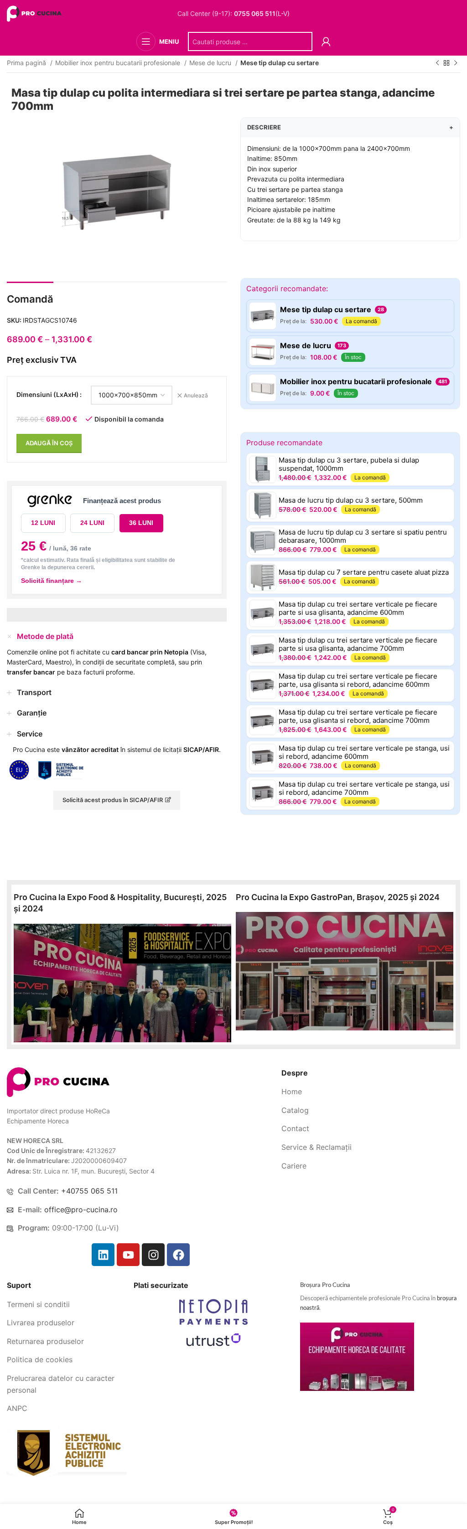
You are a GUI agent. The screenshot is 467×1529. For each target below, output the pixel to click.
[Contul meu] (326, 41)
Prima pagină (27, 63)
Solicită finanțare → (51, 580)
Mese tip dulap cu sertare (279, 63)
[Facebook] (178, 1254)
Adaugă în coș (49, 443)
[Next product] (455, 63)
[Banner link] (122, 983)
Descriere (350, 127)
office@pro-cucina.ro (81, 1209)
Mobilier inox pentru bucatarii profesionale (118, 63)
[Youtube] (128, 1254)
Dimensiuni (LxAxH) (47, 394)
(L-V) (262, 13)
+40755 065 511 (89, 1190)
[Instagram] (153, 1254)
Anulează (196, 395)
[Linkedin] (103, 1254)
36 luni (141, 522)
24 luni (92, 522)
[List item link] (370, 1092)
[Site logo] (35, 13)
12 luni (43, 522)
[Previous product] (437, 63)
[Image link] (58, 1081)
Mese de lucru (211, 63)
